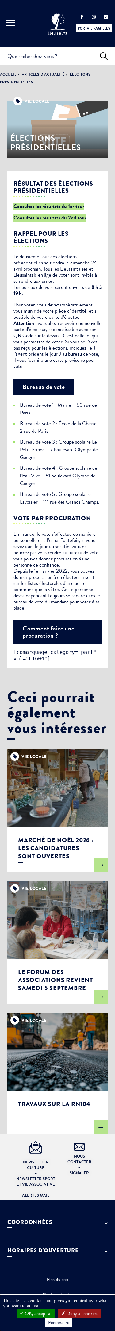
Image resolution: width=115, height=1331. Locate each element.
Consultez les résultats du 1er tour (48, 206)
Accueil (8, 74)
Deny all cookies (81, 1313)
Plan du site (57, 1279)
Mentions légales (57, 1294)
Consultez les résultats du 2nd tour (49, 218)
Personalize (58, 1322)
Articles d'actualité (43, 74)
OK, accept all (38, 1313)
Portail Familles (94, 28)
